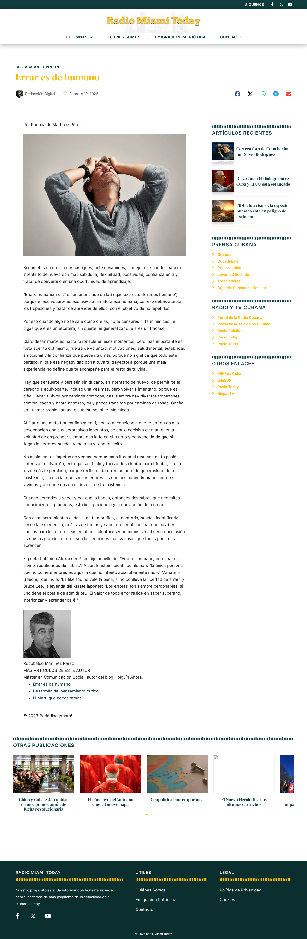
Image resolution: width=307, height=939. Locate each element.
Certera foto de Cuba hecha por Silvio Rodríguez (262, 151)
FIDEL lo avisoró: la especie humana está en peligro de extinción (262, 211)
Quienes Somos (124, 37)
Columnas (76, 37)
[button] (237, 94)
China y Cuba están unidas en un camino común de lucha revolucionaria (43, 804)
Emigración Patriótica (180, 37)
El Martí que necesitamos (57, 698)
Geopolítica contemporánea (177, 799)
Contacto (231, 37)
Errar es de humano (52, 684)
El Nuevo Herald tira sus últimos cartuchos (244, 801)
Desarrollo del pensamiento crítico (66, 691)
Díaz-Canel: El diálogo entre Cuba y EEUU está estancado (263, 181)
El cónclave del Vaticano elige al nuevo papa (110, 801)
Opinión (51, 67)
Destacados (28, 67)
